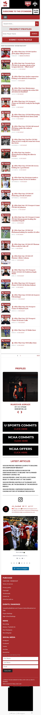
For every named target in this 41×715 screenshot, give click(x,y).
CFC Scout (23, 69)
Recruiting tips (7, 633)
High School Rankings (9, 616)
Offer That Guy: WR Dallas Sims (25, 343)
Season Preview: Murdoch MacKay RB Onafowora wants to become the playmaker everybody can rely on (20, 472)
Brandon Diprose (25, 56)
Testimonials (6, 593)
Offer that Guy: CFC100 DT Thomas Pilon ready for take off (25, 245)
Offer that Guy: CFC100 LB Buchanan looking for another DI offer (26, 231)
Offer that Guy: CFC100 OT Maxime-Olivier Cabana (22, 257)
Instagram (6, 640)
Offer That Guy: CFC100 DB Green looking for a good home (25, 167)
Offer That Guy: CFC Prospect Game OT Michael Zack (23, 307)
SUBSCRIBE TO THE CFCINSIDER (17, 11)
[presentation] (18, 412)
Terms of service (8, 584)
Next (38, 355)
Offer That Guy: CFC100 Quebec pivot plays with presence (24, 52)
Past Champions (7, 630)
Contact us (6, 596)
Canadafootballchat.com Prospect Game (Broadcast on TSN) (19, 609)
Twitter (5, 646)
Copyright (6, 590)
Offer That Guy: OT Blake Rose (25, 330)
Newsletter (6, 652)
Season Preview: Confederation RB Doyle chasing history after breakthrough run (19, 490)
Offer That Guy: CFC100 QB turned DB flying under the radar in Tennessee (25, 128)
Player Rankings (7, 613)
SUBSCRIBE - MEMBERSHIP (10, 581)
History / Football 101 (9, 627)
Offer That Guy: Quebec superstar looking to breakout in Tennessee (25, 77)
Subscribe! (7, 670)
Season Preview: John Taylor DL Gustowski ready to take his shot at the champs (19, 478)
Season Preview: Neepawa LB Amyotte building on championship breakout (20, 467)
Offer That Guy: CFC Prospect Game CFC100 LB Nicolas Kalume (24, 284)
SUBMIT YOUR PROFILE (20, 40)
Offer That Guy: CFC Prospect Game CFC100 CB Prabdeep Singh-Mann (24, 271)
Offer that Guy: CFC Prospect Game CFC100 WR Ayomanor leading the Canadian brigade (26, 219)
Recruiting (6, 624)
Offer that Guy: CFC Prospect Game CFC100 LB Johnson (26, 206)
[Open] (20, 533)
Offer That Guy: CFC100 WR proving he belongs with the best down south (26, 115)
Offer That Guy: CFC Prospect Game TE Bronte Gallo (23, 319)
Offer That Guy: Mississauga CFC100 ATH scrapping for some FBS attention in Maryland (25, 90)
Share (14, 713)
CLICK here (36, 11)
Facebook (6, 643)
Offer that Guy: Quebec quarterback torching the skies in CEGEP (24, 154)
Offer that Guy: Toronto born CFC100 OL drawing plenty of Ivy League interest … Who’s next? (23, 65)
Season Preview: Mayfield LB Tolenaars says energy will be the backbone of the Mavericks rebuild (20, 484)
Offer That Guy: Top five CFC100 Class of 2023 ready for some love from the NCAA (26, 141)
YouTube (5, 649)
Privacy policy (7, 587)
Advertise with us (8, 599)
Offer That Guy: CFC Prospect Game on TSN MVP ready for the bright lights (26, 103)
